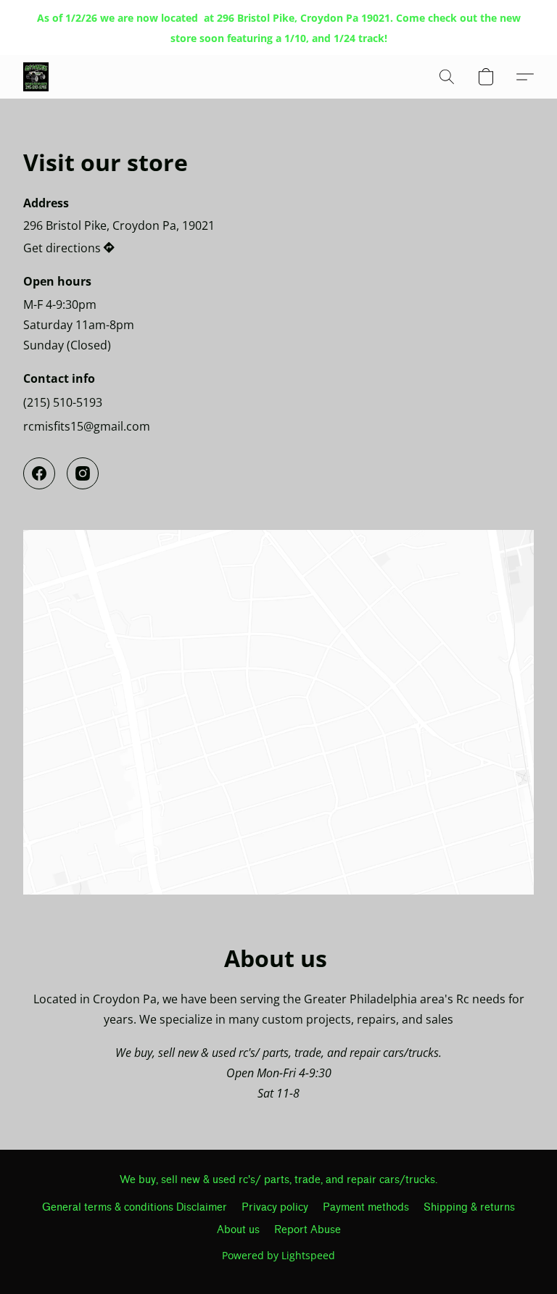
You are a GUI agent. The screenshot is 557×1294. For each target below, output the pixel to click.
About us (238, 1230)
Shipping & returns (469, 1207)
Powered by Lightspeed (278, 1255)
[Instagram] (83, 473)
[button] (36, 76)
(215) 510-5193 (62, 402)
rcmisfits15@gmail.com (86, 426)
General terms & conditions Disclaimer (134, 1207)
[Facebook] (39, 473)
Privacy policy (275, 1207)
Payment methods (366, 1207)
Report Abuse (307, 1230)
